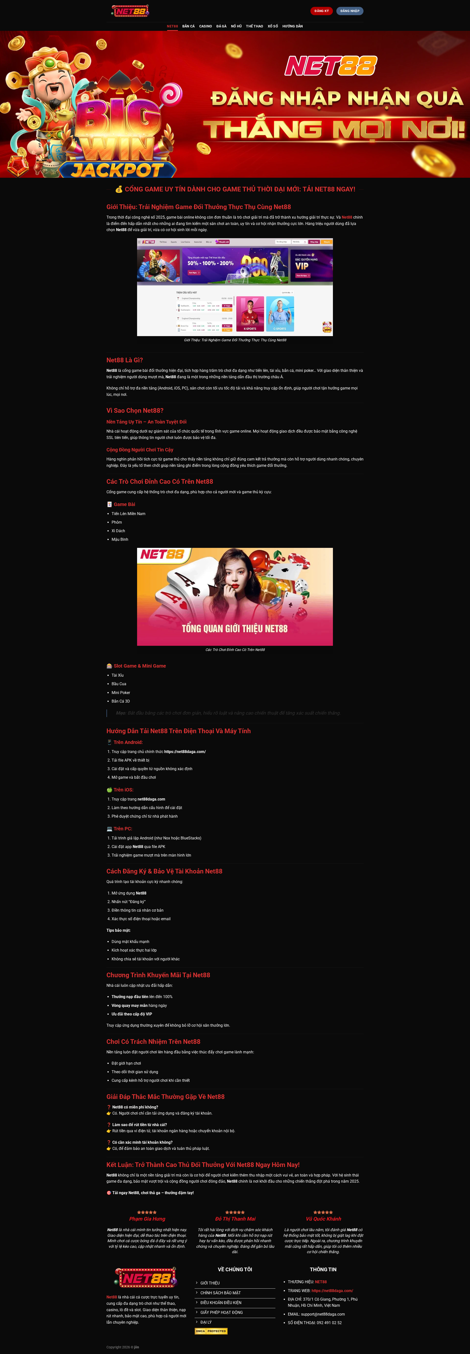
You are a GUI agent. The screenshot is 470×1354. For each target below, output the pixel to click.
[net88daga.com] (130, 11)
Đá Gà (221, 26)
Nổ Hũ (236, 26)
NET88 (172, 26)
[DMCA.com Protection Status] (211, 1331)
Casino (205, 26)
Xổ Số (273, 26)
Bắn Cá (188, 26)
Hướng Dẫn (292, 26)
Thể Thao (254, 26)
